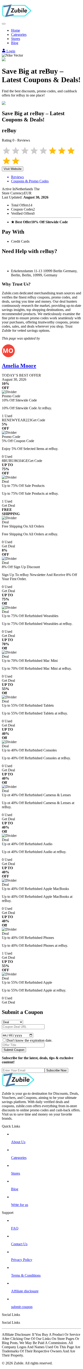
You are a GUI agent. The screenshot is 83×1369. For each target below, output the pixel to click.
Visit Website (12, 169)
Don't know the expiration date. (29, 1040)
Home (15, 30)
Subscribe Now (56, 1070)
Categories (19, 34)
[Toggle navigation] (4, 23)
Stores (15, 39)
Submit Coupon (14, 1050)
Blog (14, 43)
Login (10, 51)
